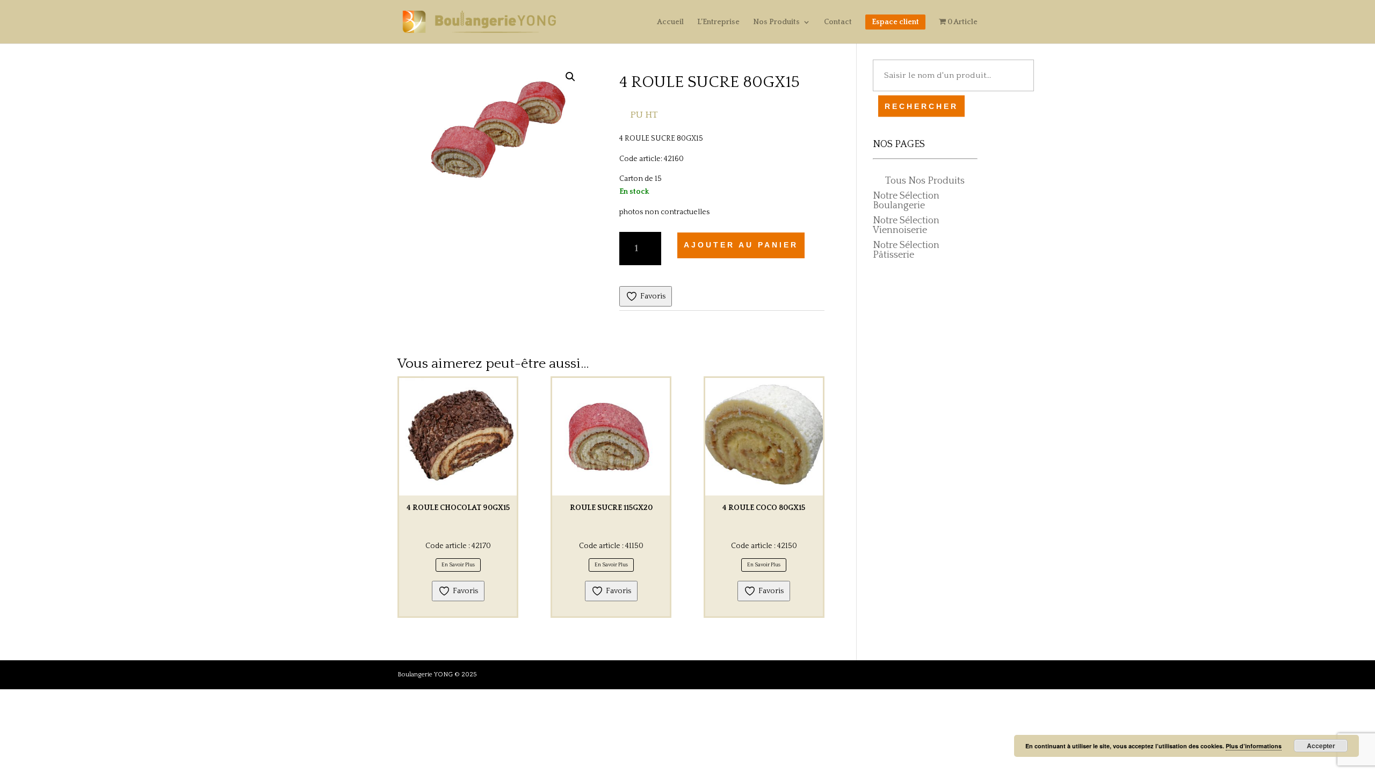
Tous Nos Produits (925, 181)
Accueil (670, 22)
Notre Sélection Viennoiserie (906, 225)
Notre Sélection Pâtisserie (906, 250)
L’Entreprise (718, 22)
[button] (570, 76)
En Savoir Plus (458, 565)
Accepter (1321, 745)
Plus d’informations (1254, 746)
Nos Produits (776, 22)
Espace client (895, 22)
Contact (838, 22)
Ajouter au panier (741, 244)
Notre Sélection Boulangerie (906, 201)
